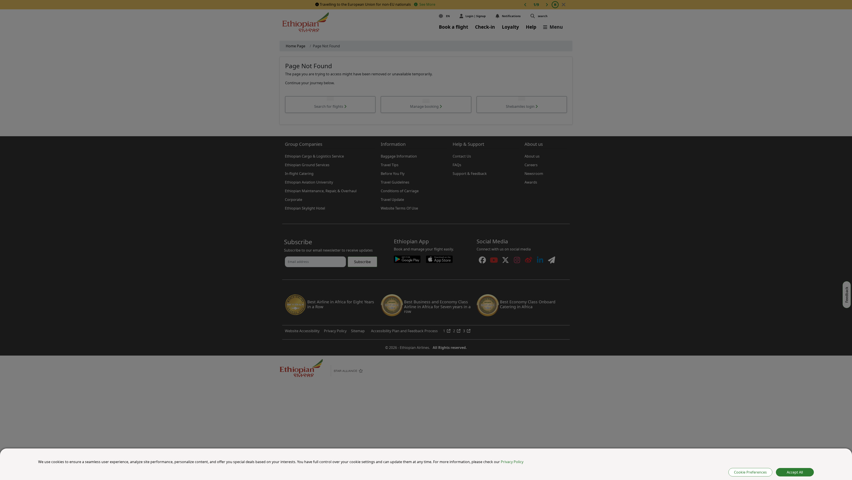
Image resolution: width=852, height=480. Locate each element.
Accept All (795, 472)
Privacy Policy (512, 461)
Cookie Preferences (750, 472)
